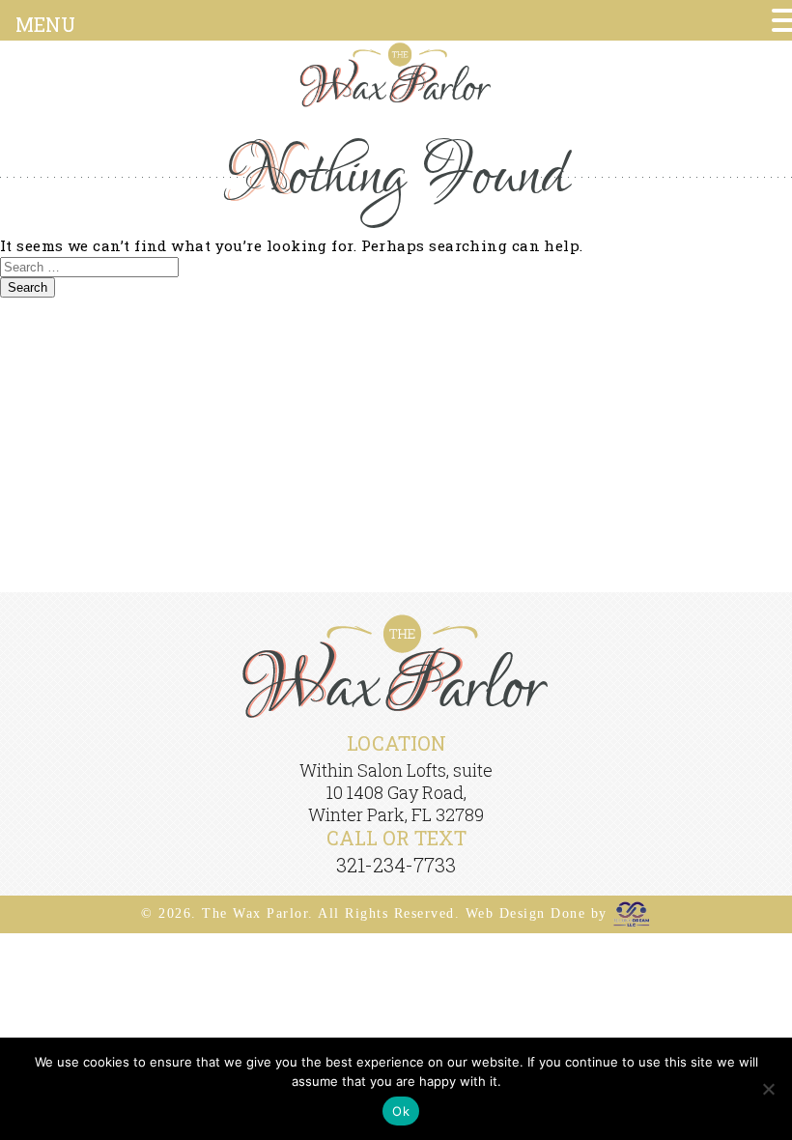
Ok (401, 1111)
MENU (45, 24)
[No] (768, 1088)
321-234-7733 (396, 864)
